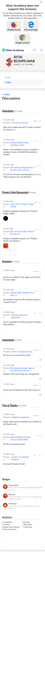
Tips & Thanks (10, 405)
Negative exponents (21, 417)
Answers (7, 261)
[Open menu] (41, 50)
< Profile (6, 95)
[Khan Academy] (12, 50)
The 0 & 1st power (20, 123)
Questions (8, 111)
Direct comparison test (22, 352)
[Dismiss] (41, 2)
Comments (8, 340)
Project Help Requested (15, 192)
